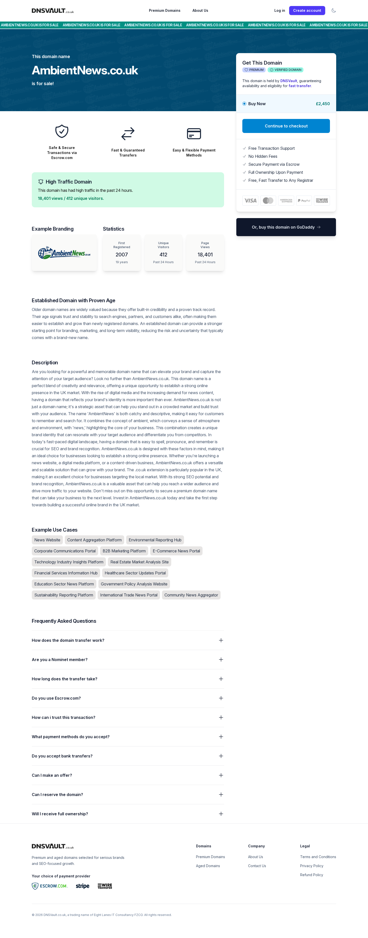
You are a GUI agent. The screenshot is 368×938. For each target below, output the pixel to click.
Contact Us (257, 866)
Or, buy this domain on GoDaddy (283, 227)
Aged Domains (208, 866)
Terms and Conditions (318, 857)
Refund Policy (311, 875)
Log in (279, 10)
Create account (307, 10)
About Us (200, 10)
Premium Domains (164, 10)
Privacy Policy (311, 866)
